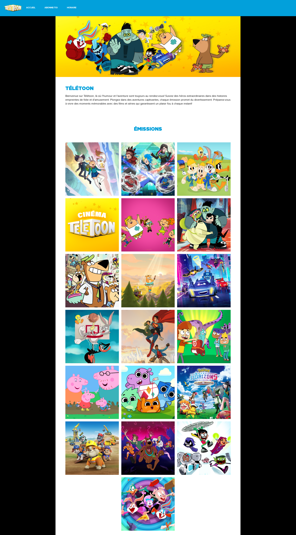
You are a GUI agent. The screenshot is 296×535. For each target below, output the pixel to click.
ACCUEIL (30, 7)
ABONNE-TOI (51, 7)
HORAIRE (71, 7)
